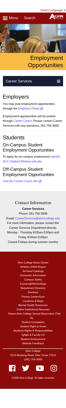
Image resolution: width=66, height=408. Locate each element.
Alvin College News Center (33, 262)
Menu (13, 18)
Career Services (19, 81)
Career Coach (22, 120)
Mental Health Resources (33, 305)
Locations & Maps (33, 300)
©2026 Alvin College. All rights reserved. (33, 377)
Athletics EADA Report (33, 266)
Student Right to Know (33, 326)
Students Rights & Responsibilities (33, 330)
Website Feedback (33, 343)
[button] (58, 81)
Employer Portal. (29, 108)
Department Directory (33, 288)
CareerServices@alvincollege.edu (37, 218)
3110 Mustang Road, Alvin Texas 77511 (33, 355)
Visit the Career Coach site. (20, 181)
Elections (33, 292)
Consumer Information (33, 275)
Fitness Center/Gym (33, 296)
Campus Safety (33, 279)
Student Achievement (33, 339)
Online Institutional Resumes (33, 309)
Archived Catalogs (33, 271)
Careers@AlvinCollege (33, 283)
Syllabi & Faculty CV (33, 334)
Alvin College (33, 350)
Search (29, 18)
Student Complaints (33, 322)
